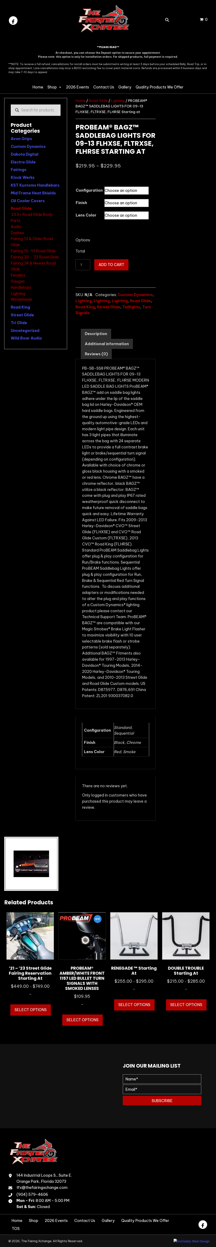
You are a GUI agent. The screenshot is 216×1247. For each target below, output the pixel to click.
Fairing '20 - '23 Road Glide (35, 257)
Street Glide (22, 315)
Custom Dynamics (28, 146)
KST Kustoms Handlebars (35, 185)
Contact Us (103, 87)
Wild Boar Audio (26, 338)
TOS (16, 1228)
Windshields (21, 299)
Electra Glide (23, 162)
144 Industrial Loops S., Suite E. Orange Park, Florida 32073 (44, 1178)
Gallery (124, 87)
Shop (52, 87)
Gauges (18, 281)
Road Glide (21, 208)
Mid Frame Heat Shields (33, 193)
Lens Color (86, 215)
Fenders (18, 275)
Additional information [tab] (107, 343)
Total (80, 251)
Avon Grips (21, 138)
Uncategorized (25, 330)
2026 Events (77, 87)
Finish (81, 202)
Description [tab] (96, 333)
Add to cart (111, 264)
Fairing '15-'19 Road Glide (33, 251)
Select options (31, 1009)
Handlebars (21, 287)
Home (37, 87)
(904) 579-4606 (32, 1194)
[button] (13, 20)
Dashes (17, 232)
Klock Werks (23, 177)
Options (83, 240)
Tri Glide (19, 322)
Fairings (18, 169)
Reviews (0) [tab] (96, 354)
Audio (16, 226)
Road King (20, 307)
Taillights (131, 307)
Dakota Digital (24, 154)
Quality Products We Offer (160, 87)
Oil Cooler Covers (28, 200)
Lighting (18, 293)
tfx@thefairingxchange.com (42, 1187)
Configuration (89, 190)
